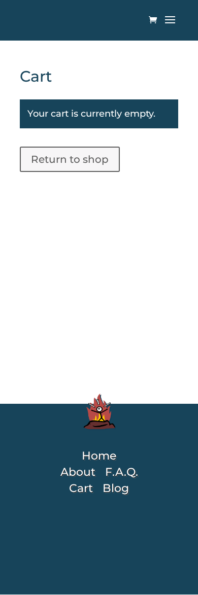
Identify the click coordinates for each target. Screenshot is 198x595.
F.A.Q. (121, 472)
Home (99, 456)
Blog (116, 488)
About (77, 472)
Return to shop (70, 159)
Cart (81, 488)
